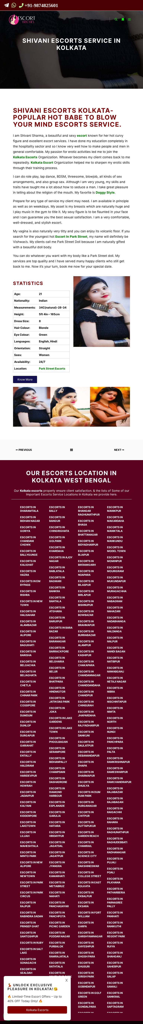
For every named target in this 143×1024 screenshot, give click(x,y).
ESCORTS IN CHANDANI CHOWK (28, 541)
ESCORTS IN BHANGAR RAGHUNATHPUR (89, 510)
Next (118, 449)
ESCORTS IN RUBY (31, 942)
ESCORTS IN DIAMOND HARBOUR (57, 792)
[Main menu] (129, 19)
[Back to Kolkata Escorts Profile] (71, 450)
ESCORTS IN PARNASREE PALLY (115, 902)
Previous (25, 449)
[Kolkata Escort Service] (21, 19)
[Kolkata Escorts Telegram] (8, 6)
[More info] (122, 19)
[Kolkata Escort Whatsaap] (14, 6)
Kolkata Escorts (37, 1010)
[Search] (116, 19)
